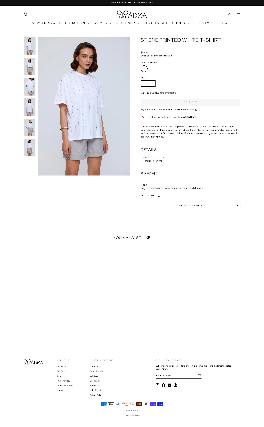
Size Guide (95, 381)
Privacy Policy (63, 381)
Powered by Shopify (132, 415)
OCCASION (76, 23)
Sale (227, 23)
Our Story (61, 366)
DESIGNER (126, 23)
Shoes (179, 23)
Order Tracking (97, 371)
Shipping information (190, 205)
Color (149, 63)
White (144, 69)
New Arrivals (46, 23)
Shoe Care (95, 386)
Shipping (145, 56)
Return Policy (96, 395)
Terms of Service (65, 386)
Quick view (49, 322)
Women (101, 23)
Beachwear (155, 23)
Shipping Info (96, 390)
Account (94, 366)
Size (143, 78)
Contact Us (62, 390)
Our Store (61, 371)
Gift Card (94, 376)
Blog (59, 376)
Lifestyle (204, 23)
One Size (148, 83)
